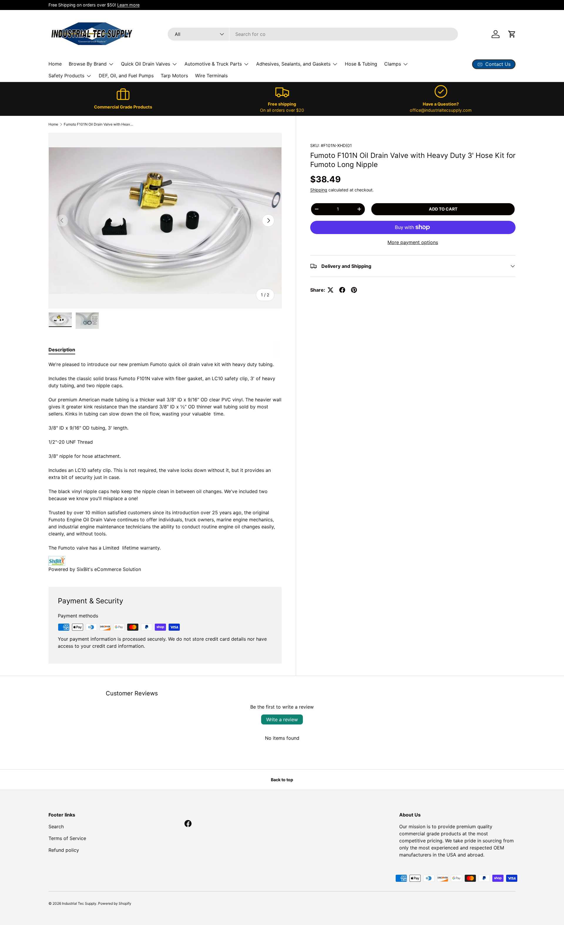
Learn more (128, 4)
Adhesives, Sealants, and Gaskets (293, 64)
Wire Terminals (211, 76)
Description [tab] (61, 350)
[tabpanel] (165, 467)
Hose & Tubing (361, 64)
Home (55, 64)
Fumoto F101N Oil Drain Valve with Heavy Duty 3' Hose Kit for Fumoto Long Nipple (99, 124)
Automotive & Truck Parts (213, 64)
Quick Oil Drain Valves (145, 64)
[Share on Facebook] (342, 290)
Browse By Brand (88, 64)
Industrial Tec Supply (79, 903)
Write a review (282, 719)
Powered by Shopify (114, 903)
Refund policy (63, 850)
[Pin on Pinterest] (354, 290)
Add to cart (443, 208)
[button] (512, 34)
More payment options (412, 242)
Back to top (282, 779)
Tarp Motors (174, 76)
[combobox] (313, 34)
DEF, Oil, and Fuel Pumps (126, 76)
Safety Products (66, 76)
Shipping (318, 189)
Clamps (392, 64)
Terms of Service (67, 838)
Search (56, 826)
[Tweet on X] (330, 290)
